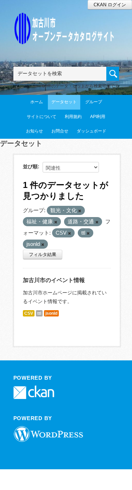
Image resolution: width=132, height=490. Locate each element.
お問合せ (59, 131)
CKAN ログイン (110, 4)
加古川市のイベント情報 (54, 280)
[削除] (79, 211)
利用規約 (73, 116)
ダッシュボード (91, 131)
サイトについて (41, 116)
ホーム (36, 101)
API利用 (97, 116)
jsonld (51, 313)
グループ (93, 101)
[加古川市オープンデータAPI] (66, 20)
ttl (39, 313)
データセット (64, 101)
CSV (28, 313)
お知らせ (34, 131)
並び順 (30, 166)
